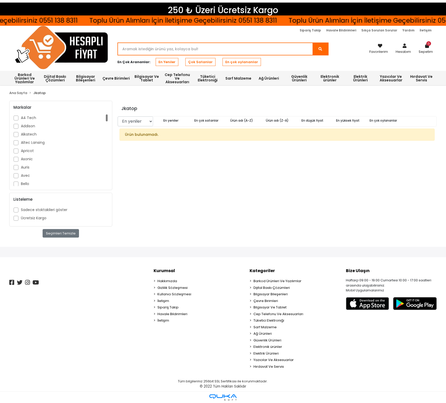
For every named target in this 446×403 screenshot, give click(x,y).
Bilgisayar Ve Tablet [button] (146, 78)
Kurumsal (164, 271)
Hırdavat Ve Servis (268, 366)
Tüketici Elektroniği (268, 320)
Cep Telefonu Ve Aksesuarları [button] (177, 78)
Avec (25, 175)
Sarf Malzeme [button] (238, 78)
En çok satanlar (206, 120)
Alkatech (29, 134)
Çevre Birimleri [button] (116, 78)
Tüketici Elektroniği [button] (208, 78)
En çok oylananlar (241, 62)
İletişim (426, 30)
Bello (25, 183)
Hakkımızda (167, 281)
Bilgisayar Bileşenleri (270, 294)
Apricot (27, 150)
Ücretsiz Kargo (33, 218)
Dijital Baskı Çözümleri (271, 287)
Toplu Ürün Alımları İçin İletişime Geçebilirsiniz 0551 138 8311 (178, 20)
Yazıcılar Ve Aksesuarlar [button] (391, 78)
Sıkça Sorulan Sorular (379, 30)
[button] (403, 49)
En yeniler (170, 120)
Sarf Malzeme (265, 327)
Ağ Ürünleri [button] (269, 78)
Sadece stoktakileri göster (44, 209)
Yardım (408, 30)
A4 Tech (28, 117)
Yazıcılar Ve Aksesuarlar (273, 359)
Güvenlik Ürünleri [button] (299, 78)
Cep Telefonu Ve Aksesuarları (278, 314)
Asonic (27, 159)
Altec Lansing (33, 142)
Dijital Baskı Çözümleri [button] (55, 78)
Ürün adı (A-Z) (241, 120)
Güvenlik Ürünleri (267, 340)
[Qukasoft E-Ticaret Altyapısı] (223, 397)
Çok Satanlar (200, 62)
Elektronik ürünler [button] (330, 78)
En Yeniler (167, 62)
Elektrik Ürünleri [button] (360, 78)
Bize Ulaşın (358, 271)
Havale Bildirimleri (341, 30)
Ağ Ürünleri (262, 333)
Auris (25, 167)
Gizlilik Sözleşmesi (172, 287)
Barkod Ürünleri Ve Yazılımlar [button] (24, 78)
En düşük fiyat (312, 120)
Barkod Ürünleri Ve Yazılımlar (277, 281)
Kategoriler (262, 271)
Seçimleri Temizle (61, 233)
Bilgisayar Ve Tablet (269, 307)
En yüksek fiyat (348, 120)
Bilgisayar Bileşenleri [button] (85, 78)
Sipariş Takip (310, 30)
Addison (28, 126)
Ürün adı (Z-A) (277, 120)
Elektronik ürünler (267, 346)
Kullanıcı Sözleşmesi (174, 294)
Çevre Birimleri (265, 300)
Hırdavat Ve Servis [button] (421, 78)
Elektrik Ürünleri (266, 353)
